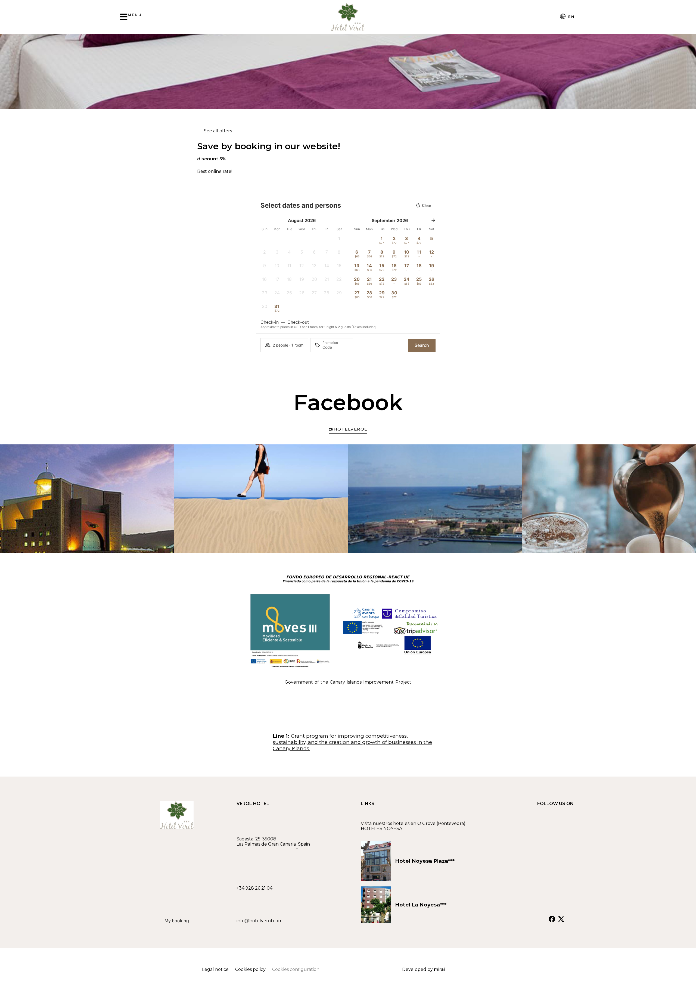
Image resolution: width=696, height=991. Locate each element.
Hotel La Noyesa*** (422, 905)
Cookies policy (250, 969)
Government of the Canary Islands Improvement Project (348, 682)
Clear (426, 205)
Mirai (439, 969)
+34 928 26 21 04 (254, 888)
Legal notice (215, 969)
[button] (339, 240)
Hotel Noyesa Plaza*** (425, 861)
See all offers (218, 130)
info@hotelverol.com (259, 920)
